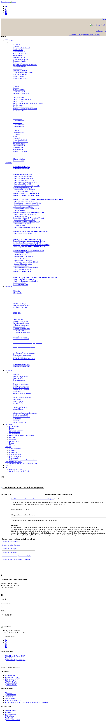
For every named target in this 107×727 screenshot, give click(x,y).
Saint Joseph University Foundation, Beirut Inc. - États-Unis (27, 702)
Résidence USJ (18, 147)
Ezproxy (16, 420)
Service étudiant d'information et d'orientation (28, 103)
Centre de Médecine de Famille (19, 471)
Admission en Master (20, 337)
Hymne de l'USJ (11, 714)
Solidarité (8, 447)
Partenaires (17, 391)
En (2, 17)
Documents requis (19, 327)
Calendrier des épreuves (21, 325)
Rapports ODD (14, 441)
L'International (14, 426)
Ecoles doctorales (19, 380)
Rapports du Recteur (20, 74)
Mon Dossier (17, 293)
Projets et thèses (18, 378)
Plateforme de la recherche (22, 397)
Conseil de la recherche (21, 388)
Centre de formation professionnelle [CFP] (23, 463)
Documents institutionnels (21, 48)
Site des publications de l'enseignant (25, 413)
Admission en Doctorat (21, 339)
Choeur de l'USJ (18, 161)
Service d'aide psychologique (23, 107)
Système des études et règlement (24, 353)
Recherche (8, 370)
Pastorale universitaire (20, 142)
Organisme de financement (22, 393)
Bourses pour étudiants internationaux (21, 435)
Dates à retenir (18, 401)
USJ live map (17, 63)
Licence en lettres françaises (11, 541)
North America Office (13, 700)
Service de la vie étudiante (22, 99)
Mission (16, 374)
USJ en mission (14, 458)
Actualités (12, 439)
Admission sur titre (19, 330)
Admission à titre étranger (21, 332)
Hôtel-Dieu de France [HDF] (15, 656)
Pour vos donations (15, 456)
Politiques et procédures (21, 386)
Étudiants (73, 35)
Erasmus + (12, 437)
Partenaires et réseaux (16, 430)
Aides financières (19, 357)
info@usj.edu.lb (6, 603)
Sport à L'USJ (10, 675)
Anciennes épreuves (20, 307)
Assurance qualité (19, 91)
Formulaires (17, 399)
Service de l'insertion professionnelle (25, 109)
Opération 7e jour (19, 144)
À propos (16, 44)
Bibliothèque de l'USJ (20, 59)
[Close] (2, 477)
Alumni (97, 35)
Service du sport (18, 101)
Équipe (11, 428)
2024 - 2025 (17, 313)
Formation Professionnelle (13, 462)
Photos (11, 443)
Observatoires (17, 55)
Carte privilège (18, 149)
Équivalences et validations (22, 355)
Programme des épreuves (21, 305)
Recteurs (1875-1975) (20, 78)
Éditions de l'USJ (19, 57)
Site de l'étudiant (18, 132)
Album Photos (18, 409)
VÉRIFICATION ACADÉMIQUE (10, 667)
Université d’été (18, 110)
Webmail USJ (10, 696)
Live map (12, 445)
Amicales (16, 134)
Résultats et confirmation (21, 329)
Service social (17, 105)
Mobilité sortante (14, 432)
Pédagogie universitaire (21, 93)
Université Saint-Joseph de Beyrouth (23, 487)
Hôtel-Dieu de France (16, 469)
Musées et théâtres (19, 159)
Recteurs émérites (19, 76)
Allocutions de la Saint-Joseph (23, 72)
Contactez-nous (11, 695)
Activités (16, 130)
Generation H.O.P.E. (20, 140)
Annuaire (9, 693)
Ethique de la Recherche (21, 390)
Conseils (16, 86)
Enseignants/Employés (85, 35)
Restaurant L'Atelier (12, 677)
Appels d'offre (18, 403)
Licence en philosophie (9, 548)
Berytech (9, 658)
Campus (16, 46)
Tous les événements (20, 407)
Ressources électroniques (21, 417)
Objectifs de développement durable (25, 65)
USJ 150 (8, 465)
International (9, 424)
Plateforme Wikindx (20, 422)
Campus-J (16, 138)
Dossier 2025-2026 (19, 303)
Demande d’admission (20, 321)
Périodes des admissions (21, 323)
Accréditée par (5, 2)
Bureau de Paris (11, 698)
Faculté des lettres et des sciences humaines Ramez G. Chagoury (32, 499)
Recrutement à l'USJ (13, 679)
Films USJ (9, 712)
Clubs (15, 136)
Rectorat (16, 88)
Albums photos (11, 710)
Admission (8, 286)
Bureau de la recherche (21, 384)
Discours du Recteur (20, 71)
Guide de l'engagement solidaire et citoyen (23, 460)
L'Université (9, 40)
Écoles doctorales (19, 52)
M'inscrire (16, 291)
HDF (6, 467)
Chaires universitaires (20, 53)
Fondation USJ (18, 50)
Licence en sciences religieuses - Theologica (16, 556)
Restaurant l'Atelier (19, 61)
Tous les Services (19, 97)
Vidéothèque (10, 716)
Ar (4, 17)
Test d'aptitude (18, 319)
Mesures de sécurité (19, 66)
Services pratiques (19, 145)
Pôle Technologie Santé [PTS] (16, 660)
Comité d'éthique (19, 90)
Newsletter (16, 419)
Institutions (8, 163)
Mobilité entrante (14, 434)
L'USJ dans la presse (13, 720)
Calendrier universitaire (21, 151)
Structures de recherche (21, 376)
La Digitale (9, 718)
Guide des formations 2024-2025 (24, 359)
